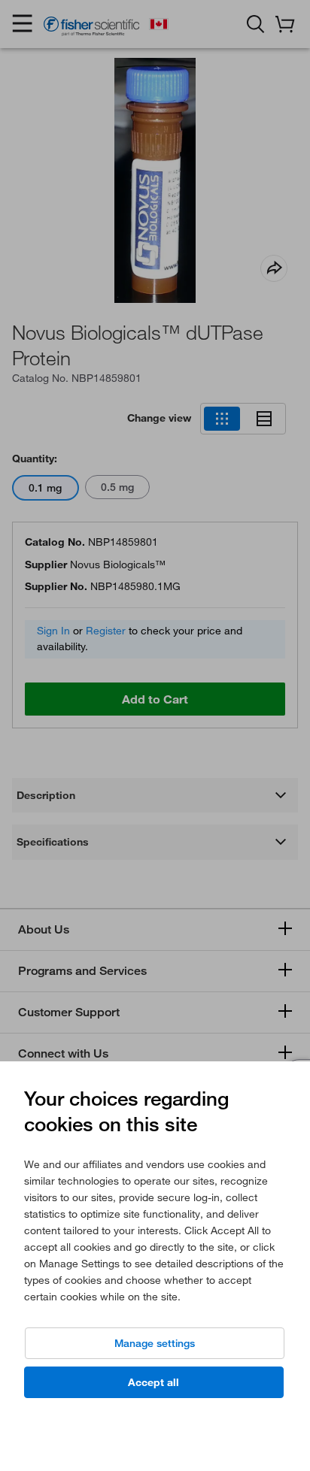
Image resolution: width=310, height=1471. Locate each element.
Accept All (153, 1382)
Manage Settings (154, 1343)
